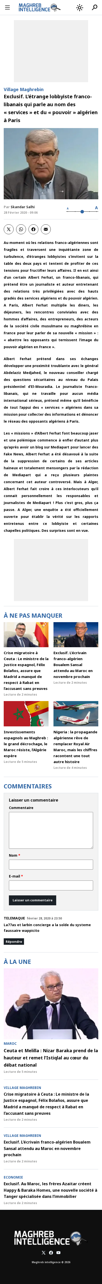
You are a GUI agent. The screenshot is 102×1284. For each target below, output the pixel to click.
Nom (14, 855)
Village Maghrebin (24, 89)
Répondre (14, 941)
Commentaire (21, 808)
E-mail (16, 876)
